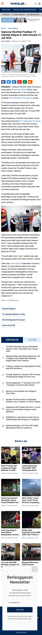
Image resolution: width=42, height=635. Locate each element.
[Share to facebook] (3, 82)
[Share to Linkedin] (14, 82)
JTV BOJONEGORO (33, 15)
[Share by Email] (30, 82)
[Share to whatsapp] (25, 82)
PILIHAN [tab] (32, 339)
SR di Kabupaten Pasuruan (19, 98)
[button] (35, 3)
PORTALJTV (6, 15)
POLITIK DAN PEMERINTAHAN (24, 10)
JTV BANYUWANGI (18, 15)
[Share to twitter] (9, 82)
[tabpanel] (21, 388)
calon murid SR (16, 263)
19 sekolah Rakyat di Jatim (13, 314)
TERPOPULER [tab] (12, 339)
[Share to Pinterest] (19, 82)
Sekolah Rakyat (20, 89)
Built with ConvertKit (29, 623)
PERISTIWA (6, 10)
